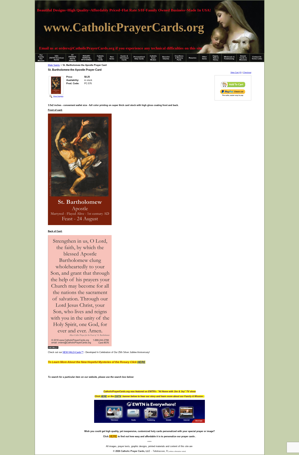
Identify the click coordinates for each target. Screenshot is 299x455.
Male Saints (54, 65)
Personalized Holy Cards (139, 58)
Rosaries (192, 58)
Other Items (204, 58)
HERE (104, 396)
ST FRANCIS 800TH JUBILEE (72, 58)
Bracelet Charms (165, 58)
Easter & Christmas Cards (124, 58)
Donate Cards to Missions (243, 58)
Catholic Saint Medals (153, 58)
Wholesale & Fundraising (229, 58)
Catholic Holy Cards (100, 58)
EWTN (118, 396)
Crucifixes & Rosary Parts (179, 58)
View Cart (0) (236, 72)
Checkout (247, 72)
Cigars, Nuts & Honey (216, 58)
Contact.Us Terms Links (257, 58)
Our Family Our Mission (41, 58)
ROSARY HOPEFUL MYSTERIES (86, 58)
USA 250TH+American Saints (56, 58)
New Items (112, 58)
